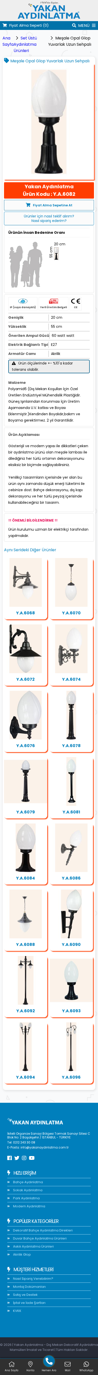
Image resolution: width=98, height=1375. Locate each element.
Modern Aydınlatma (28, 1206)
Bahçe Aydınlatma (27, 1182)
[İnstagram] (24, 1158)
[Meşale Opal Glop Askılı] (71, 582)
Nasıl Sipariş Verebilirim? (32, 1278)
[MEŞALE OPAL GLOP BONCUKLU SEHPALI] (71, 980)
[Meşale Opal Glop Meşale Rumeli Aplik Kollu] (71, 914)
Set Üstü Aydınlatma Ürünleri (25, 44)
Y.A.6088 (25, 944)
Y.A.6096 (71, 1077)
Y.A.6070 (71, 613)
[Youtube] (32, 1158)
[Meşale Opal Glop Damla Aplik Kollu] (25, 715)
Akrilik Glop (21, 1254)
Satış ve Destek (25, 1294)
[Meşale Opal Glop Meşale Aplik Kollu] (71, 847)
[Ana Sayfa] (49, 18)
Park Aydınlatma (26, 1198)
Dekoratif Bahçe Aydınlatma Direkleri (42, 1230)
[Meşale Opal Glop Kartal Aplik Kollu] (25, 648)
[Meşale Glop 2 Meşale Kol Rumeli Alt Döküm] (25, 1046)
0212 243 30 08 (24, 1142)
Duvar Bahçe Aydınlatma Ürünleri (39, 1238)
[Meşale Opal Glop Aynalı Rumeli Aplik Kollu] (25, 582)
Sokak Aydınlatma (27, 1190)
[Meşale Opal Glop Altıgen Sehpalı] (25, 847)
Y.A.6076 (25, 746)
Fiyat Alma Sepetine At (52, 205)
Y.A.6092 (25, 1011)
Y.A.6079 (25, 812)
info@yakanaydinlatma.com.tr (45, 1147)
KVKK (16, 1310)
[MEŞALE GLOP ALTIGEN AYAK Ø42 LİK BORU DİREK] (71, 781)
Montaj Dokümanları (29, 1286)
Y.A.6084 (25, 878)
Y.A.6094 (25, 1077)
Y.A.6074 (71, 679)
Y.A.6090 (71, 944)
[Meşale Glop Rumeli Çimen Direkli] (71, 715)
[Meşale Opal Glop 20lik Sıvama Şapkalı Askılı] (25, 914)
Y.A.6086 (71, 878)
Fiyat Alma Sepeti (29, 25)
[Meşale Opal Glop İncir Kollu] (71, 648)
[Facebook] (9, 1158)
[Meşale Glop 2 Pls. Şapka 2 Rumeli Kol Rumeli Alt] (25, 980)
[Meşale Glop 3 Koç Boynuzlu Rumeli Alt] (71, 1046)
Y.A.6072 (25, 679)
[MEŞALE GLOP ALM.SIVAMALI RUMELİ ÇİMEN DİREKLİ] (25, 781)
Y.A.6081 (71, 812)
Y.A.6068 (25, 613)
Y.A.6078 (71, 746)
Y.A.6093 (71, 1011)
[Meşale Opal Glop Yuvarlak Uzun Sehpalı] (49, 122)
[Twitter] (16, 1158)
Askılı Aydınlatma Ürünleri (33, 1246)
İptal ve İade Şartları (28, 1302)
